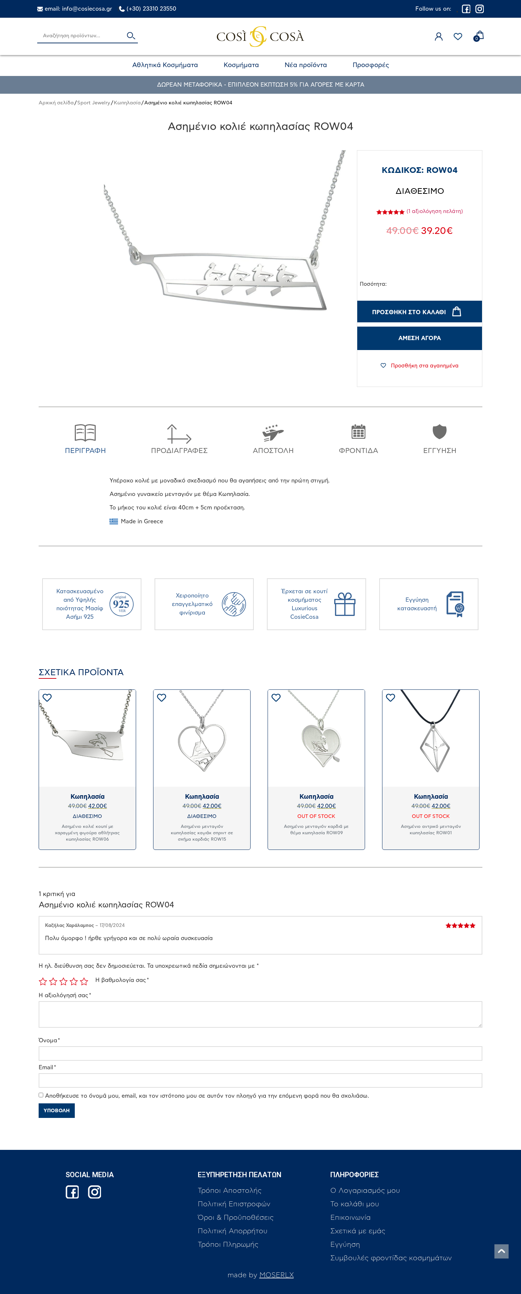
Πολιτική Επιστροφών (234, 1204)
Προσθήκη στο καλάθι (409, 312)
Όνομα (49, 1040)
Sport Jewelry (93, 102)
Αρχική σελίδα (56, 102)
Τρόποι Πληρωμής (228, 1244)
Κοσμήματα (241, 65)
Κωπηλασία (127, 102)
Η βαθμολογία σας (122, 980)
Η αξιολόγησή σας (65, 995)
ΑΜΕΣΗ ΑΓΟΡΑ (419, 338)
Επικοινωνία (350, 1217)
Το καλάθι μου (354, 1204)
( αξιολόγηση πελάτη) (435, 211)
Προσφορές (371, 65)
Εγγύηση (345, 1244)
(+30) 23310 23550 (151, 9)
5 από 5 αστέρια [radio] (84, 981)
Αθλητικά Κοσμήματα (165, 65)
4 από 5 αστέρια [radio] (73, 981)
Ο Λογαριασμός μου (365, 1190)
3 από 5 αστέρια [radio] (63, 981)
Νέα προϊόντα (306, 65)
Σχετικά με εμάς (357, 1231)
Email (47, 1067)
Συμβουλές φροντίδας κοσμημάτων (391, 1258)
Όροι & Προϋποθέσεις (236, 1217)
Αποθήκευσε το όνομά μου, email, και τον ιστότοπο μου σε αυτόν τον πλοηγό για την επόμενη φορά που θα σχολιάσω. (207, 1096)
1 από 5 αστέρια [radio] (43, 981)
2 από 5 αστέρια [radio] (53, 981)
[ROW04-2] (226, 272)
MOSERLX (276, 1275)
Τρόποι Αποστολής (230, 1190)
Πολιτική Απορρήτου (233, 1231)
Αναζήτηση (131, 36)
